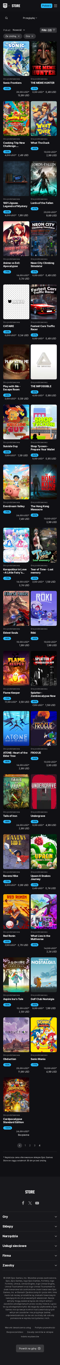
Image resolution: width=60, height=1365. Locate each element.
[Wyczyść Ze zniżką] (18, 36)
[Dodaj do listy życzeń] (25, 44)
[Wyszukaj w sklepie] (6, 18)
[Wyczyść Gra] (32, 36)
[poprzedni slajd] (19, 1145)
